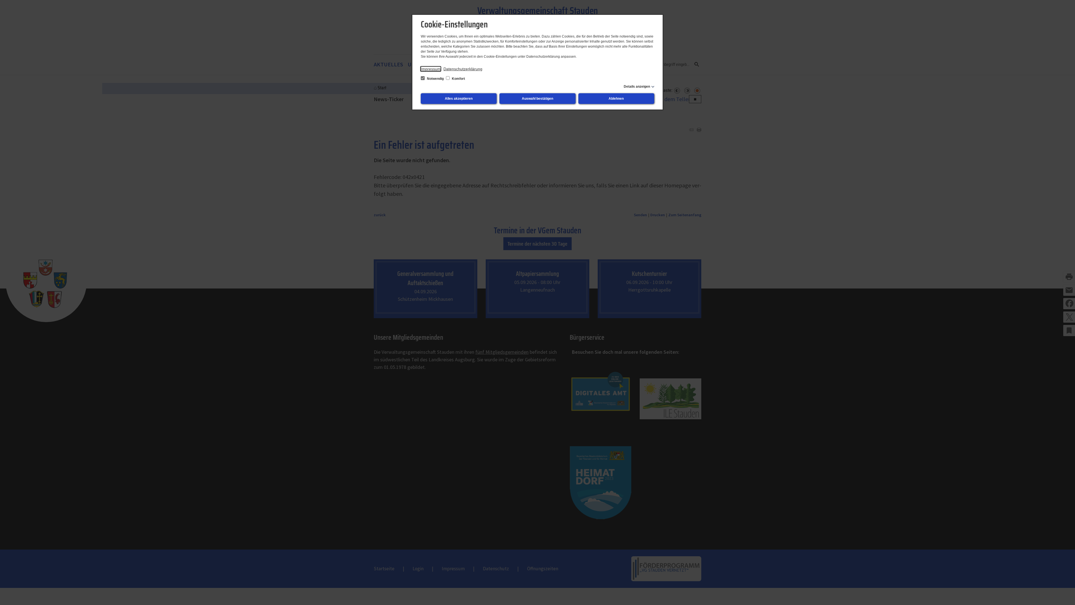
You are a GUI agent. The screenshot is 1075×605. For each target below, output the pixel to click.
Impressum (431, 69)
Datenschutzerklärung (462, 69)
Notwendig (435, 79)
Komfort (458, 79)
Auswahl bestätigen (537, 99)
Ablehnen (616, 99)
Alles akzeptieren (459, 99)
